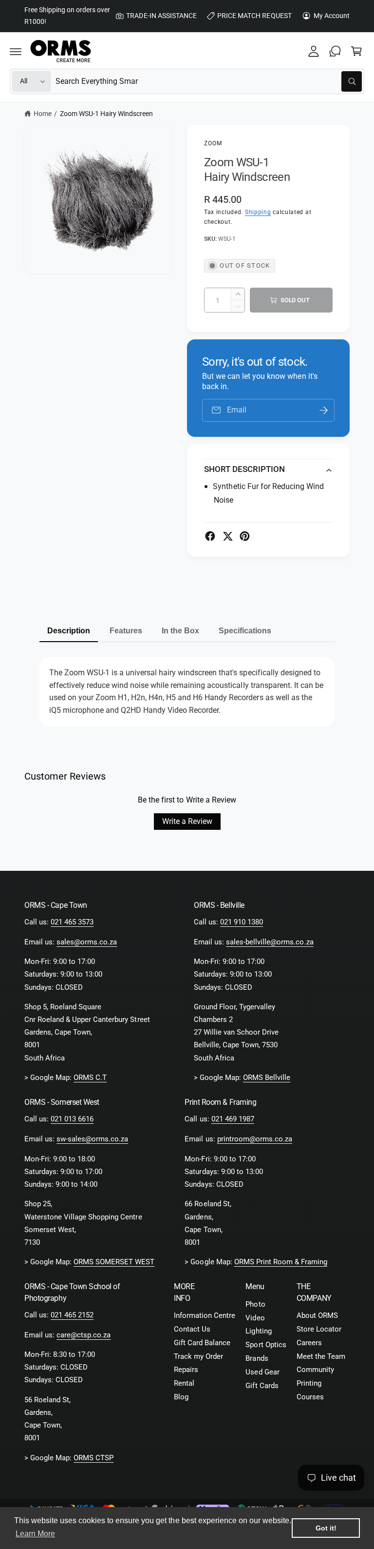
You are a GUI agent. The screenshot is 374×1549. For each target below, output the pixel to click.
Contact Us (192, 1329)
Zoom (213, 143)
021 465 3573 (72, 922)
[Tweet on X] (228, 536)
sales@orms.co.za (86, 942)
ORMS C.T (90, 1078)
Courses (310, 1397)
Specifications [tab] (245, 631)
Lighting (258, 1331)
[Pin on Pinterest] (245, 536)
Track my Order (198, 1357)
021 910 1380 (241, 922)
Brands (256, 1358)
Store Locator (319, 1329)
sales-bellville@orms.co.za (269, 942)
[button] (15, 51)
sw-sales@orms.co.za (92, 1139)
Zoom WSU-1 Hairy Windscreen (106, 114)
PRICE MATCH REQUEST (254, 16)
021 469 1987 (232, 1119)
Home (43, 114)
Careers (309, 1343)
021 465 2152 (72, 1315)
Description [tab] (68, 631)
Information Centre (204, 1316)
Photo (255, 1304)
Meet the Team (321, 1357)
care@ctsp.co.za (83, 1335)
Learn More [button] (35, 1533)
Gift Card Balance (202, 1343)
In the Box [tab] (180, 631)
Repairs (186, 1370)
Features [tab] (126, 631)
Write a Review (187, 821)
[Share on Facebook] (210, 536)
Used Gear (262, 1372)
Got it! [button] (326, 1528)
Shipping (258, 212)
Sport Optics (265, 1345)
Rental (184, 1383)
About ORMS (317, 1316)
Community (315, 1370)
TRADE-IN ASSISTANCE (161, 16)
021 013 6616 (72, 1119)
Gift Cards (261, 1386)
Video (254, 1318)
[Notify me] (324, 410)
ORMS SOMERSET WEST (114, 1262)
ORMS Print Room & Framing (280, 1262)
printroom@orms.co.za (254, 1139)
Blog (181, 1397)
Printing (309, 1383)
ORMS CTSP (93, 1458)
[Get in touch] (335, 51)
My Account (332, 16)
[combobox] (208, 81)
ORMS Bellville (266, 1078)
